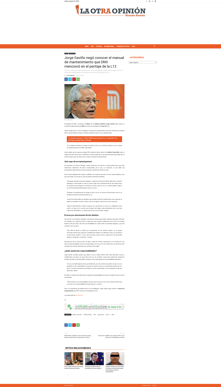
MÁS (133, 46)
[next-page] (68, 375)
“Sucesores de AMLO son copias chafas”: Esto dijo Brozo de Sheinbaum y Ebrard (111, 336)
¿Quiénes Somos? (146, 385)
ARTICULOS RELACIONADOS (80, 344)
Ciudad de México (87, 314)
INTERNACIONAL (109, 46)
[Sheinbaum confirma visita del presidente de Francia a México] (94, 358)
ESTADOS (99, 46)
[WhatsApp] (78, 79)
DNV (95, 314)
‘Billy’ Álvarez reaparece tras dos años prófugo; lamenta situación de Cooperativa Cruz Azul (77, 336)
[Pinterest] (74, 79)
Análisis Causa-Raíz (77, 314)
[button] (154, 46)
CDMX (86, 46)
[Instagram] (149, 1)
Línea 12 (108, 314)
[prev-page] (65, 375)
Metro (113, 314)
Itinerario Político (123, 46)
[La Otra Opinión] (110, 10)
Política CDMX (77, 51)
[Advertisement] (110, 31)
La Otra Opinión (70, 75)
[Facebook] (146, 1)
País (92, 46)
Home (65, 51)
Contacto (154, 385)
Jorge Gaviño (101, 314)
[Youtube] (155, 1)
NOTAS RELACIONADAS (78, 348)
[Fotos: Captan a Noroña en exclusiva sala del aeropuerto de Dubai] (73, 358)
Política (71, 51)
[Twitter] (152, 1)
